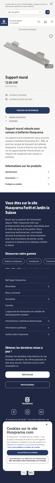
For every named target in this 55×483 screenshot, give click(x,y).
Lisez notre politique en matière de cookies (23, 447)
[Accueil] (4, 22)
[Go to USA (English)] (47, 12)
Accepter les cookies (27, 453)
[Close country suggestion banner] (51, 4)
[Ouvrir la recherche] (39, 22)
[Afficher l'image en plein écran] (27, 51)
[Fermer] (47, 424)
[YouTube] (41, 412)
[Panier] (45, 22)
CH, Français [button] (14, 23)
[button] (51, 36)
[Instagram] (27, 412)
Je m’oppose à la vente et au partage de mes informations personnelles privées (27, 460)
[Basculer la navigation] (52, 22)
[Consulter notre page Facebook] (13, 412)
